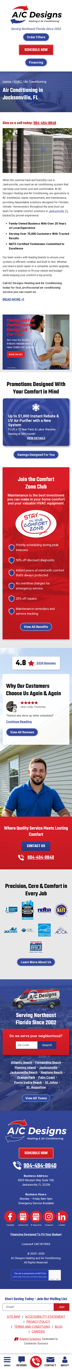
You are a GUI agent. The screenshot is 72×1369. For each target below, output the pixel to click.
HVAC (18, 81)
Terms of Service (38, 1276)
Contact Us (36, 846)
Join (61, 1307)
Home (7, 81)
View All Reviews (22, 732)
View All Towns (36, 1098)
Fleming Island (25, 1067)
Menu (7, 1365)
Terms (57, 1279)
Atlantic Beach (21, 1062)
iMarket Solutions (30, 1339)
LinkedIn (62, 1217)
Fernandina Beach (48, 1062)
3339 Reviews (46, 663)
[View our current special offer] (36, 342)
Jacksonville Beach (24, 1072)
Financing (36, 62)
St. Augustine (36, 1087)
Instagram (49, 1217)
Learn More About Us (36, 962)
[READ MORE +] (13, 299)
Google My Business (23, 1217)
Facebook (10, 1217)
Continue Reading (19, 721)
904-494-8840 (36, 1361)
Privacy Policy (26, 1276)
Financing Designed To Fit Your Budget (36, 1234)
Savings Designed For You (36, 455)
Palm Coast (46, 1077)
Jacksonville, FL (58, 211)
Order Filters (36, 37)
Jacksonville (48, 1067)
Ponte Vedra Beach (28, 1082)
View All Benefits (36, 627)
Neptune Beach (52, 1072)
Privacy (52, 1279)
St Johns (51, 1082)
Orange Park (26, 1077)
